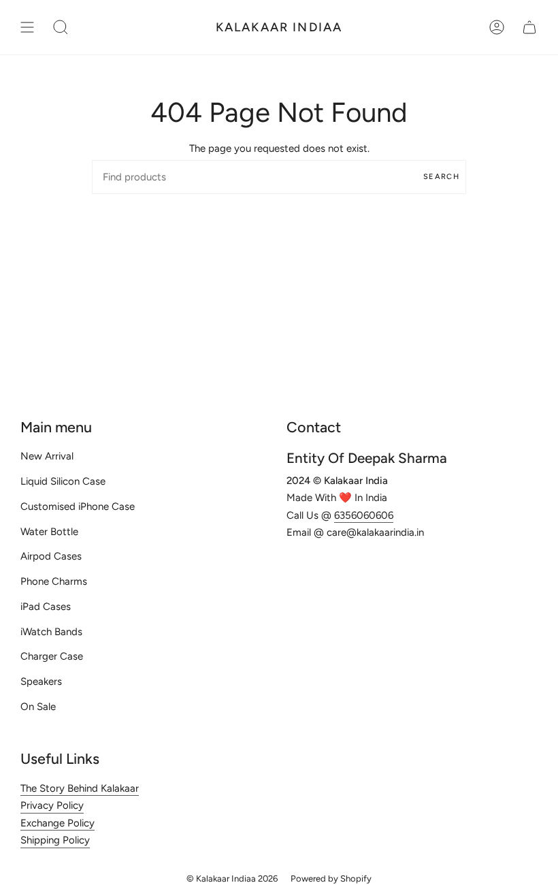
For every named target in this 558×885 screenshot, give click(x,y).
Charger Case (51, 656)
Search (441, 176)
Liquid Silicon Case (62, 481)
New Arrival (46, 456)
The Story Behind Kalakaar (79, 788)
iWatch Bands (51, 632)
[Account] (497, 27)
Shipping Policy (55, 840)
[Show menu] (27, 27)
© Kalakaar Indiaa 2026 (232, 878)
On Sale (38, 707)
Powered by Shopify (331, 878)
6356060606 (363, 515)
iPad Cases (45, 606)
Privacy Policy (52, 805)
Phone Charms (53, 581)
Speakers (41, 681)
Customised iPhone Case (77, 506)
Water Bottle (49, 532)
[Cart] (529, 27)
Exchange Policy (57, 823)
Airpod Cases (51, 556)
